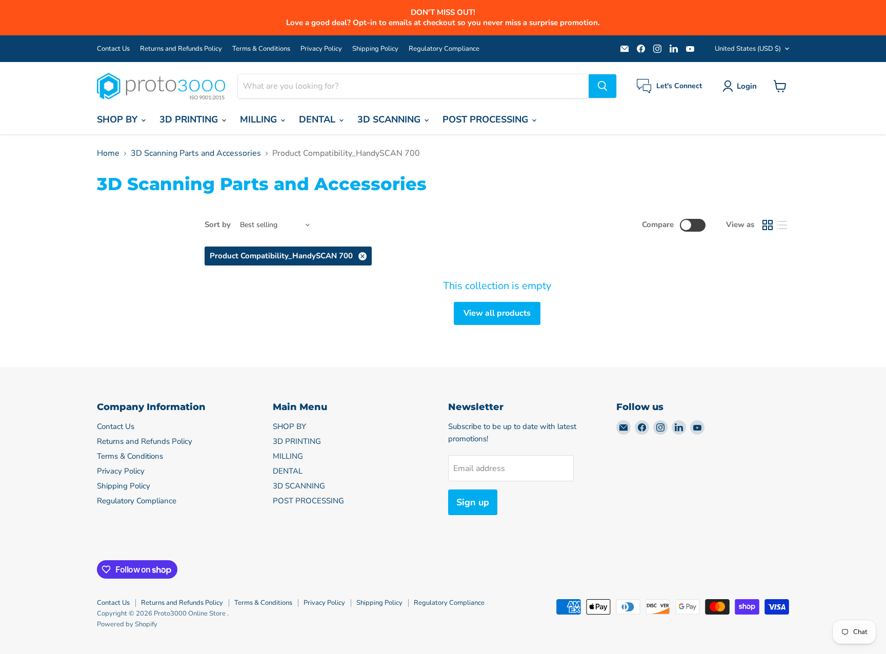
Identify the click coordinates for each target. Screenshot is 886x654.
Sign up (472, 502)
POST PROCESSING (486, 119)
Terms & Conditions (261, 49)
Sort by (218, 224)
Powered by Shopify (127, 624)
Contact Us (113, 49)
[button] (741, 86)
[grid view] (767, 225)
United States (748, 48)
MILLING (259, 119)
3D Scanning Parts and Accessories (196, 153)
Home (108, 153)
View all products (497, 313)
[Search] (602, 86)
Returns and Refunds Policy (181, 49)
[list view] (782, 225)
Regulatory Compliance (444, 49)
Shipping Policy (375, 49)
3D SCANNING (390, 119)
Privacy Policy (321, 49)
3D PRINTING (189, 119)
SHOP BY (118, 119)
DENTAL (318, 119)
